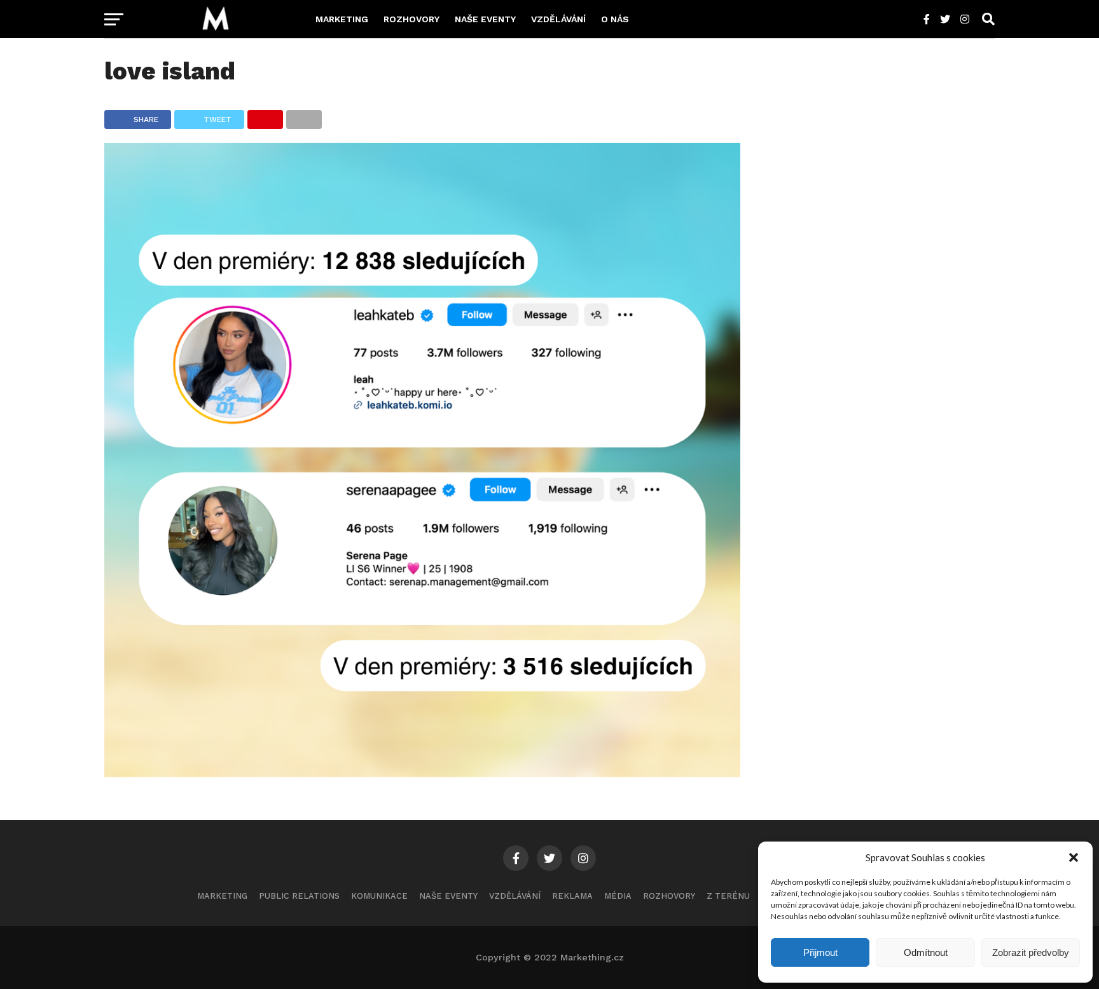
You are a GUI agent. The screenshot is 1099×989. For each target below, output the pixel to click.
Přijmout (820, 952)
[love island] (422, 773)
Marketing (341, 19)
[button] (1073, 857)
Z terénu (728, 896)
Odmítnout (926, 952)
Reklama (572, 896)
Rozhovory (411, 19)
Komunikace (379, 896)
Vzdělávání (558, 19)
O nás (615, 19)
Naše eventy (485, 19)
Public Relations (299, 896)
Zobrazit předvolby (1030, 952)
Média (618, 896)
